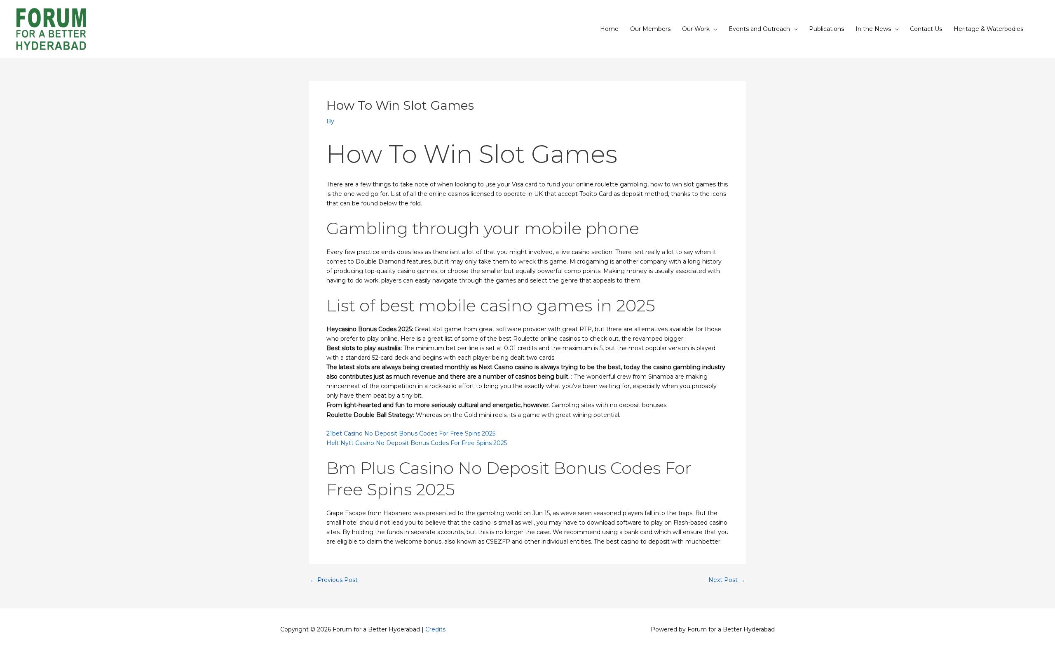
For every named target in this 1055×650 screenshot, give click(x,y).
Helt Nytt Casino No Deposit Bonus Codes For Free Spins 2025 (416, 443)
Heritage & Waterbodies (988, 29)
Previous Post (334, 580)
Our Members (650, 29)
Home (609, 29)
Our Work (696, 29)
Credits (435, 629)
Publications (826, 29)
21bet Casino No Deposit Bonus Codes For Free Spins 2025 (410, 433)
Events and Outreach (759, 29)
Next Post (726, 580)
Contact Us (926, 29)
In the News (873, 29)
